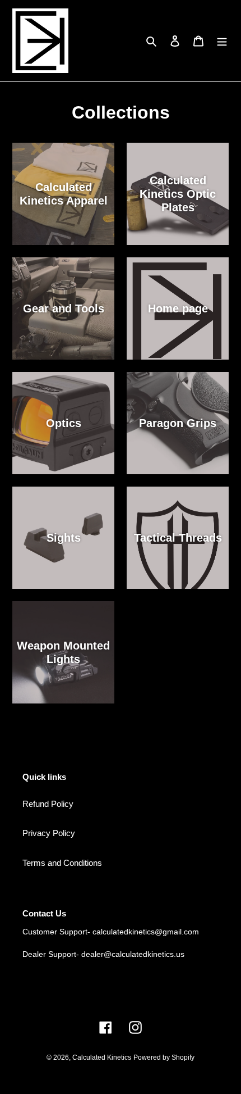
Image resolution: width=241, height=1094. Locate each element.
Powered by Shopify (163, 1057)
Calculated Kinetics (101, 1057)
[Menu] (222, 41)
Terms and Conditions (62, 863)
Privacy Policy (48, 833)
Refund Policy (47, 804)
